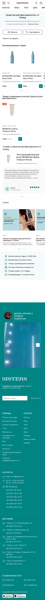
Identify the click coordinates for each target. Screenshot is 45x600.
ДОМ (35, 8)
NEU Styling (12, 126)
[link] (41, 3)
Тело (26, 425)
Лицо (26, 421)
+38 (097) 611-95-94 (13, 533)
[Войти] (36, 3)
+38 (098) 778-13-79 (14, 526)
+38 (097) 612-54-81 (13, 490)
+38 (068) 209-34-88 (14, 557)
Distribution (10, 585)
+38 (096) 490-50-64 (14, 507)
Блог (4, 441)
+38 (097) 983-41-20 (14, 497)
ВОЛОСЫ (6, 8)
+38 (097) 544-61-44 (14, 548)
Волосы (27, 417)
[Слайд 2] (22, 196)
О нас (4, 428)
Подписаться (20, 318)
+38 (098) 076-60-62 (14, 564)
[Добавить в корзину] (20, 86)
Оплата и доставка (9, 417)
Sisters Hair (10, 580)
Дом (25, 428)
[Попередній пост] (7, 345)
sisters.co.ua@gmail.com (15, 476)
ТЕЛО (26, 8)
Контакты (6, 449)
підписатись (35, 398)
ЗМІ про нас (6, 432)
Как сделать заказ (9, 421)
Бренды (27, 443)
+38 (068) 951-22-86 (14, 504)
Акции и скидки (30, 439)
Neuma (4, 126)
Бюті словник (7, 445)
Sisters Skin (31, 580)
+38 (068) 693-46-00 (14, 500)
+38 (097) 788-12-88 (14, 493)
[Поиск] (8, 3)
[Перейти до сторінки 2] (22, 90)
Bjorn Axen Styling (37, 73)
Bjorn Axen (6, 73)
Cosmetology (32, 585)
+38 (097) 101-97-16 (13, 542)
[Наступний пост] (38, 345)
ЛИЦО (16, 8)
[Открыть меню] (4, 3)
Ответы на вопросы (10, 425)
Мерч (26, 432)
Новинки (27, 436)
